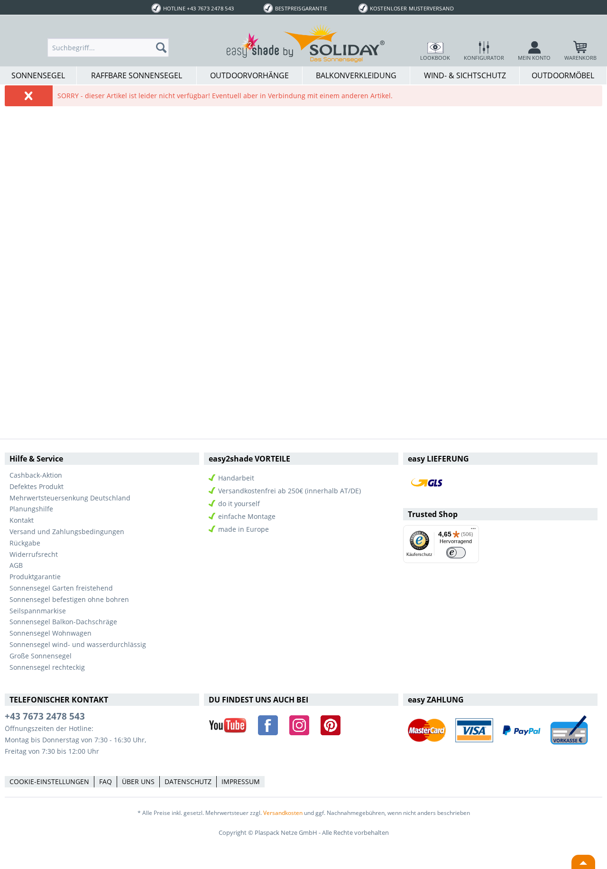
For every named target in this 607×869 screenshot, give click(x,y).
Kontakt (21, 520)
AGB (16, 565)
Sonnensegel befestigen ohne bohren (69, 599)
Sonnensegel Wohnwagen (50, 633)
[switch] (456, 553)
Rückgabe (24, 542)
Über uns (138, 781)
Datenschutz (188, 781)
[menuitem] (108, 47)
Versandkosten (283, 813)
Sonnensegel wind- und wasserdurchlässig (77, 644)
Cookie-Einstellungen (49, 781)
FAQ (105, 781)
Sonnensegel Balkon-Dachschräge (63, 621)
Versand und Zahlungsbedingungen (66, 531)
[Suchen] (164, 47)
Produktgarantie (35, 576)
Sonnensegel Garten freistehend (61, 587)
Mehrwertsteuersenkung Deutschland (69, 497)
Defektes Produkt (36, 486)
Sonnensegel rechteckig (47, 667)
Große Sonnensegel (40, 655)
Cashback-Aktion (35, 475)
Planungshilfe (31, 508)
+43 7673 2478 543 (45, 716)
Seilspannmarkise (37, 610)
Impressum (240, 781)
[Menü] (473, 530)
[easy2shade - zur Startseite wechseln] (306, 42)
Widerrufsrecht (33, 554)
